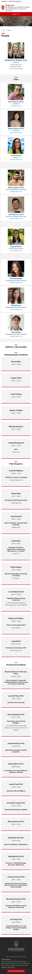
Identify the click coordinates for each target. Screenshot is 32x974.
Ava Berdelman (16, 278)
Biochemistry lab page (16, 68)
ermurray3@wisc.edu (16, 309)
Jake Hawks (16, 332)
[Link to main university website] (16, 951)
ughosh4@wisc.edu (16, 132)
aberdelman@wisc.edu (16, 282)
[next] (30, 25)
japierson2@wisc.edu (16, 218)
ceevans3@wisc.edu (16, 159)
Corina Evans (16, 155)
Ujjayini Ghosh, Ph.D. (16, 129)
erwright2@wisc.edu (16, 64)
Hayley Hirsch (16, 246)
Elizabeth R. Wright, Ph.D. (16, 60)
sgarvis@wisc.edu (16, 106)
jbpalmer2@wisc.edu (16, 336)
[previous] (1, 25)
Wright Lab (9, 5)
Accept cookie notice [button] (16, 971)
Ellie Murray (16, 305)
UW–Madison (11, 1)
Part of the (16, 957)
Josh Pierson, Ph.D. (16, 214)
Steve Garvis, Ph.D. (16, 102)
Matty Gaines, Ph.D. (16, 187)
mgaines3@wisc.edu (16, 191)
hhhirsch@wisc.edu (16, 250)
